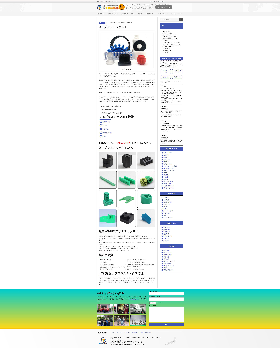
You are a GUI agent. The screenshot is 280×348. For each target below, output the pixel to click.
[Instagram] (160, 1)
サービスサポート (162, 13)
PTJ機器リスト (114, 332)
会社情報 (140, 13)
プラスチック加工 (123, 143)
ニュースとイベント (176, 13)
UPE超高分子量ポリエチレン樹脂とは (111, 106)
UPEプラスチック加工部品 (169, 37)
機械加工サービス (112, 13)
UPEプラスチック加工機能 (169, 35)
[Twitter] (154, 1)
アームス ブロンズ (114, 23)
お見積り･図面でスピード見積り (173, 44)
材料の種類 (123, 13)
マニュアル (130, 332)
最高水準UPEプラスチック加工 (170, 38)
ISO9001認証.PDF (138, 332)
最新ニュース (166, 31)
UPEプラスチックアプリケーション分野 (111, 113)
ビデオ (125, 332)
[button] (163, 7)
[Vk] (156, 1)
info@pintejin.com (119, 340)
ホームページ (101, 13)
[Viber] (163, 1)
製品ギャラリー (150, 13)
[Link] (162, 1)
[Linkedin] (158, 1)
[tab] (127, 106)
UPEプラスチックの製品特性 (108, 109)
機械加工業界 (168, 50)
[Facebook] (151, 1)
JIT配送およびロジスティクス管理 (171, 42)
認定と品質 (165, 40)
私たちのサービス (169, 46)
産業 (132, 13)
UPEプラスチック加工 (168, 33)
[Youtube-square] (152, 1)
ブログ (120, 332)
